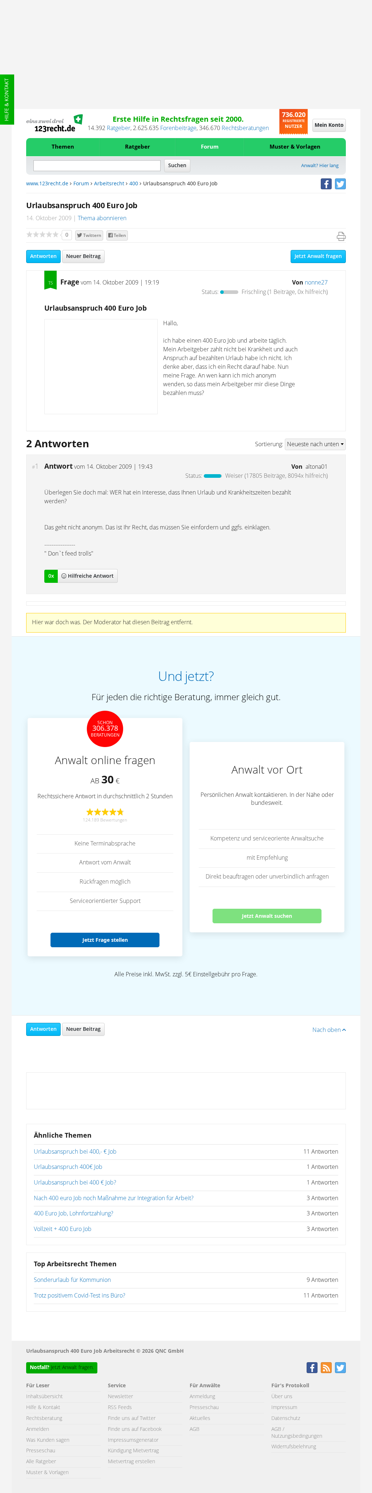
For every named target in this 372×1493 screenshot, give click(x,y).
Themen (63, 147)
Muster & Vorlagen (295, 147)
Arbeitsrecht (109, 183)
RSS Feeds (120, 1407)
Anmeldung (202, 1396)
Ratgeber (118, 128)
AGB (194, 1429)
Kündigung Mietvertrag (133, 1450)
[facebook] (326, 183)
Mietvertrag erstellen (131, 1461)
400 (133, 183)
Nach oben (327, 1030)
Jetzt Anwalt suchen (267, 915)
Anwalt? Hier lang (320, 166)
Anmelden (37, 1429)
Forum (210, 147)
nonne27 (316, 283)
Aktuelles (200, 1418)
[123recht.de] (54, 123)
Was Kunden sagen (47, 1440)
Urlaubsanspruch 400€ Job (68, 1167)
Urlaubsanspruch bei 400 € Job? (75, 1183)
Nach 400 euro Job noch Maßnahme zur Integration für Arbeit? (114, 1198)
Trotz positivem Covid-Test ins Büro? (79, 1296)
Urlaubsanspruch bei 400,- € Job (75, 1152)
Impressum (284, 1407)
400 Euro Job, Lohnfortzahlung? (73, 1213)
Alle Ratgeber (41, 1461)
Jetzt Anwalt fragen (318, 256)
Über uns (281, 1396)
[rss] (326, 1367)
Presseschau (40, 1450)
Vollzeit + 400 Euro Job (63, 1229)
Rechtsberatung (44, 1418)
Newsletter (120, 1396)
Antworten (43, 256)
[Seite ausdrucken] (341, 236)
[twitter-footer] (340, 1367)
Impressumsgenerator (133, 1440)
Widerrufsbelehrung (293, 1446)
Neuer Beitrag (83, 256)
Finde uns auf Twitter (131, 1418)
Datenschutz (285, 1418)
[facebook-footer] (312, 1367)
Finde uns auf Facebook (135, 1429)
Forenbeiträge (178, 128)
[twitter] (340, 183)
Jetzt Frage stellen (105, 939)
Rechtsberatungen (245, 128)
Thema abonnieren (102, 218)
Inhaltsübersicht (44, 1396)
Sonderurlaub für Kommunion (72, 1280)
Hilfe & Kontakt (6, 99)
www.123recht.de (47, 183)
